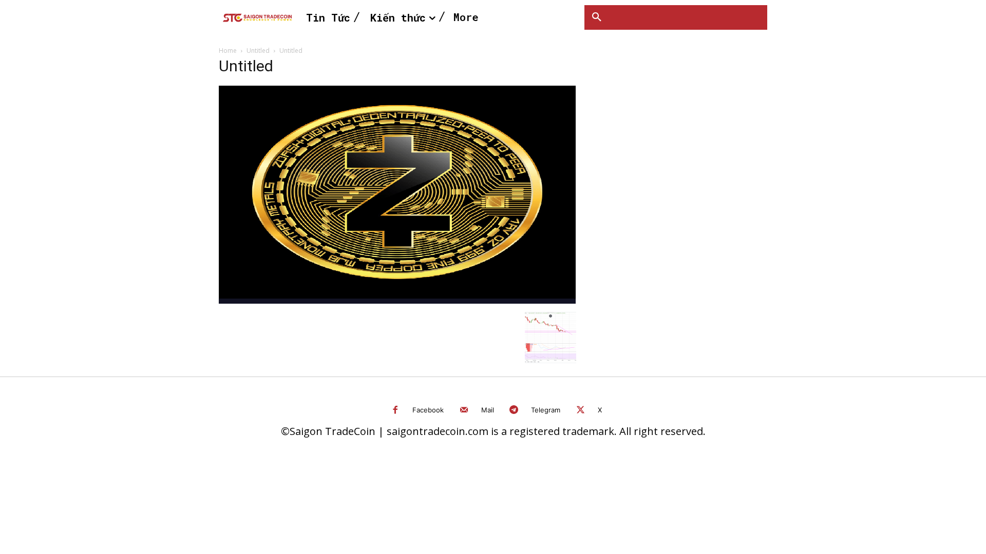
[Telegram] (514, 411)
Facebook (428, 410)
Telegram (545, 410)
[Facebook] (396, 411)
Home (228, 50)
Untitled (258, 50)
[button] (596, 17)
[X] (581, 411)
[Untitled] (397, 301)
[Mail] (464, 411)
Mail (487, 410)
